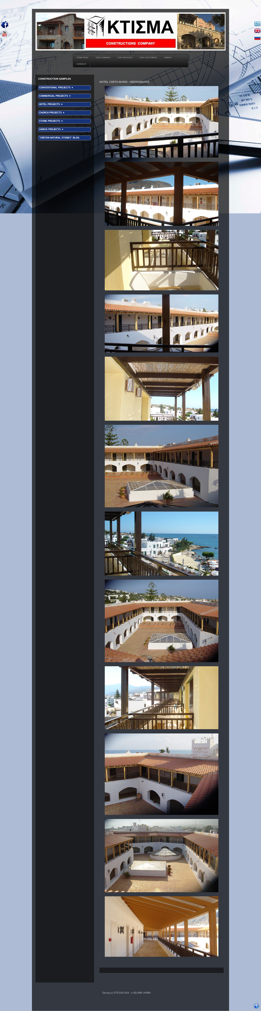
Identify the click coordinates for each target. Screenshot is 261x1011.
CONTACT (81, 64)
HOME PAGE (82, 58)
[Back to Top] (256, 1006)
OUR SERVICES (125, 58)
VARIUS (167, 58)
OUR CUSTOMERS (148, 58)
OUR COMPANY (103, 58)
